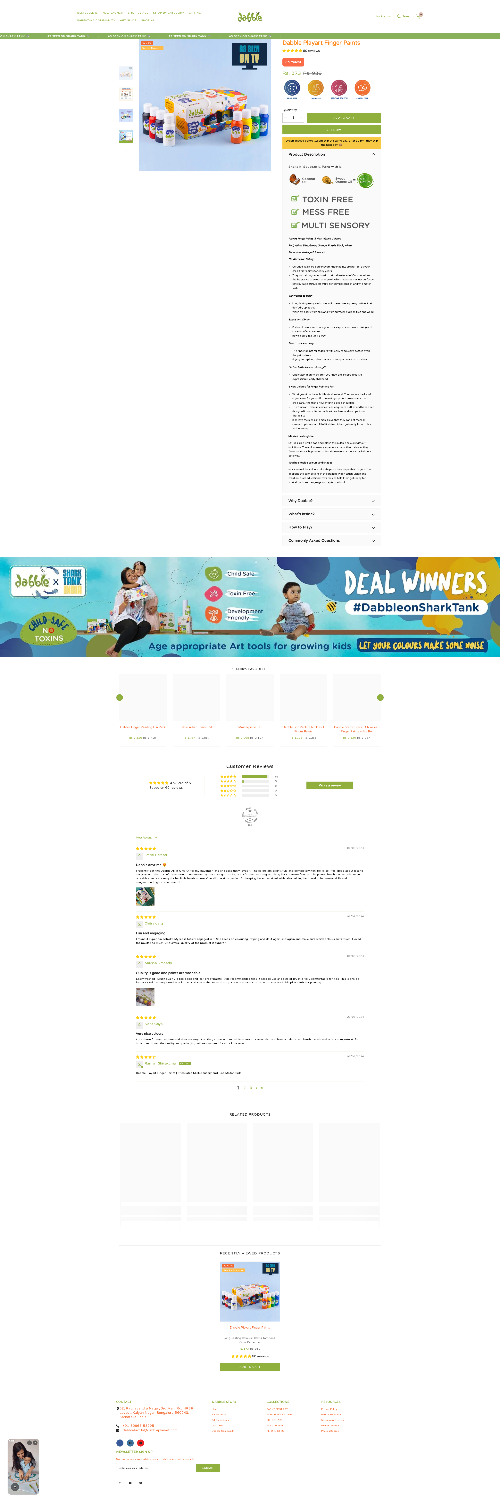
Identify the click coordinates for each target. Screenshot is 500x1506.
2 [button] (245, 1088)
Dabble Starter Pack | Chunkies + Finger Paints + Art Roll (357, 729)
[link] (151, 1210)
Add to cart (343, 117)
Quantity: (290, 110)
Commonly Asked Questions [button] (314, 540)
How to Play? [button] (300, 527)
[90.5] (250, 815)
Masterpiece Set (250, 727)
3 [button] (251, 1088)
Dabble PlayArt (292, 55)
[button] (126, 58)
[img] (146, 849)
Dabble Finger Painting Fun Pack (143, 727)
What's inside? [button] (301, 514)
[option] (205, 105)
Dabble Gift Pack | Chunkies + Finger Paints (303, 729)
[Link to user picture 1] (145, 896)
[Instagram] (130, 1443)
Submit (208, 1468)
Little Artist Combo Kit (196, 727)
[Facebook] (120, 1443)
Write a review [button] (330, 785)
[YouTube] (140, 1443)
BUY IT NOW (331, 130)
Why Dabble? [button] (300, 501)
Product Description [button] (306, 154)
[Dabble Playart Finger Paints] (250, 1292)
